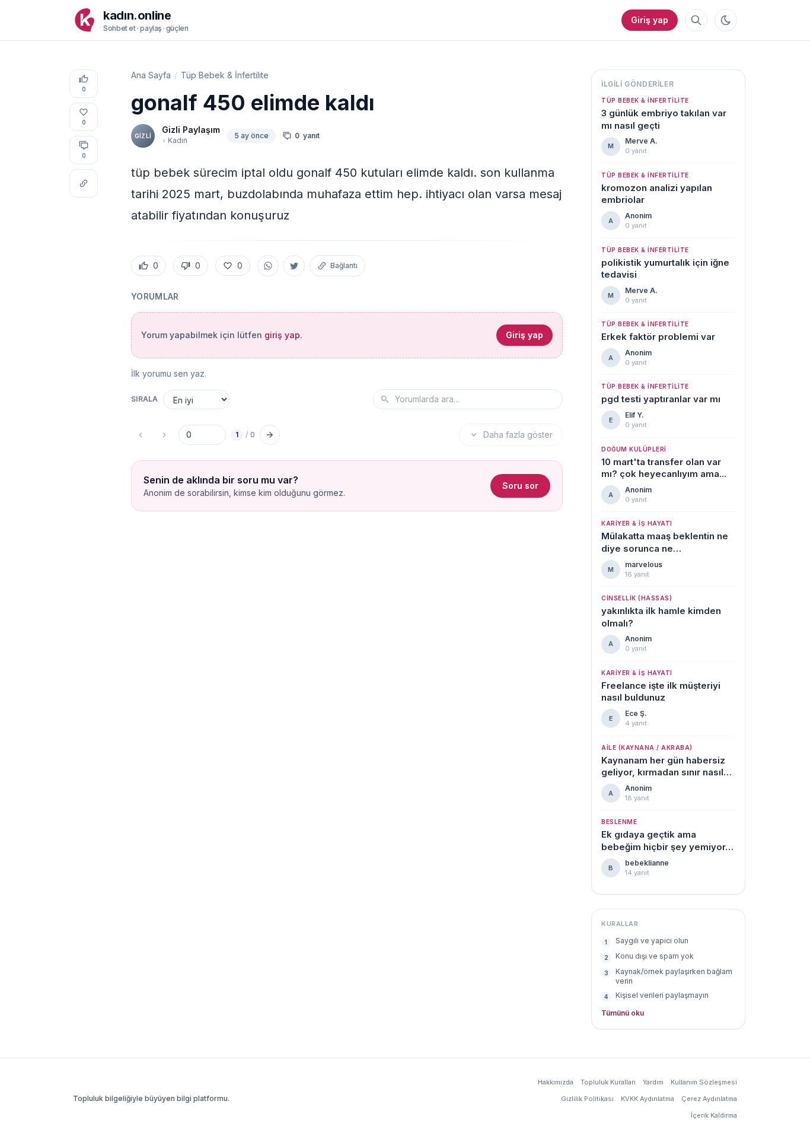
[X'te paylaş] (294, 265)
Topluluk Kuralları (608, 1082)
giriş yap (282, 335)
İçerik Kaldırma (714, 1115)
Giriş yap (649, 20)
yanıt (307, 135)
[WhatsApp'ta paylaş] (268, 265)
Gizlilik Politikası (587, 1099)
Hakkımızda (555, 1082)
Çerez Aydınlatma (709, 1099)
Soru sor (520, 486)
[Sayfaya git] (270, 435)
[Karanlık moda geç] (726, 20)
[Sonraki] (164, 434)
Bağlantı (344, 265)
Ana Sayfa (151, 75)
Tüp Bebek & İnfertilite (225, 75)
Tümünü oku (622, 1012)
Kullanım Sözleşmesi (704, 1082)
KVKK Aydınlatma (647, 1099)
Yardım (653, 1082)
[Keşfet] (696, 20)
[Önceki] (140, 434)
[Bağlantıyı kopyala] (83, 183)
